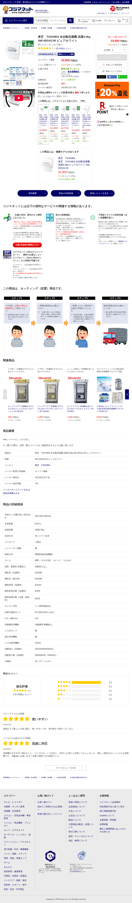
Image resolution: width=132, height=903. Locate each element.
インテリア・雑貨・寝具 (15, 880)
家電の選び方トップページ (50, 814)
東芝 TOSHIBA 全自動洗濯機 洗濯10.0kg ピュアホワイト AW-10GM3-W (86, 121)
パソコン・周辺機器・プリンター (17, 824)
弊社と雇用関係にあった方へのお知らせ (113, 830)
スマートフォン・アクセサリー (17, 843)
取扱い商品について (78, 802)
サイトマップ (125, 13)
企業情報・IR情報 (108, 820)
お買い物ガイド (102, 13)
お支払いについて (77, 815)
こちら (48, 96)
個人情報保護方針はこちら (77, 871)
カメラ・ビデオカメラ (14, 830)
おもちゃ (8, 867)
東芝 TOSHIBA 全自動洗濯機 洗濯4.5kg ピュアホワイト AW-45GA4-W (74, 164)
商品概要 (32, 193)
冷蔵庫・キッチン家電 (14, 807)
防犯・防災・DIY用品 (14, 889)
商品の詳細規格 (66, 193)
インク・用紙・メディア (15, 854)
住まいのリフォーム (102, 2)
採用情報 (104, 824)
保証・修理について (78, 840)
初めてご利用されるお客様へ (50, 808)
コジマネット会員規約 (110, 802)
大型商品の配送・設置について (81, 825)
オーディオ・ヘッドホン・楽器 (17, 836)
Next (127, 394)
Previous (5, 394)
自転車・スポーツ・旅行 (15, 885)
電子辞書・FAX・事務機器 (16, 849)
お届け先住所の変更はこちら (27, 245)
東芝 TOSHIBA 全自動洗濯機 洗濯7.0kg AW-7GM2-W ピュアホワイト (76, 121)
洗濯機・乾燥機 (46, 28)
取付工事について (77, 832)
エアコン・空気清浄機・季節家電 (17, 816)
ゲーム (7, 862)
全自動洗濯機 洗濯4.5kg (78, 28)
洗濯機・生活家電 (30, 28)
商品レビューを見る (99, 193)
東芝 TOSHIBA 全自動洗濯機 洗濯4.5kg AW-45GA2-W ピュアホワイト (43, 121)
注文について (75, 811)
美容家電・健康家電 (13, 871)
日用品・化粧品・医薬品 (15, 876)
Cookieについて (107, 815)
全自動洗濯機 (61, 28)
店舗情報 (87, 2)
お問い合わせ (114, 13)
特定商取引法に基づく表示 (112, 807)
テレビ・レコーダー (13, 802)
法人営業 (116, 2)
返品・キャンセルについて (81, 836)
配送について (75, 820)
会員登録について (77, 807)
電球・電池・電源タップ (15, 858)
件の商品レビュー (64, 48)
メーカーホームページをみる (16, 490)
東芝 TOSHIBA (66, 158)
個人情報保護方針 (108, 811)
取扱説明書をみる (11, 493)
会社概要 (125, 2)
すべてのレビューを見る (66, 768)
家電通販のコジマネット (11, 28)
